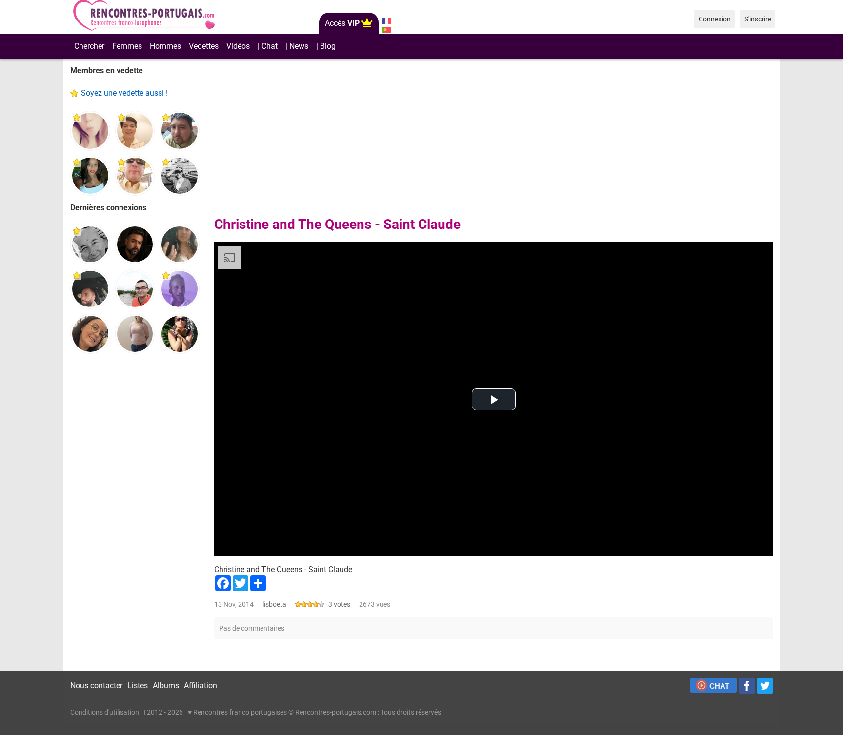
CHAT (719, 686)
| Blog (326, 46)
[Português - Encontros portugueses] (386, 29)
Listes (137, 685)
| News (296, 46)
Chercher (89, 46)
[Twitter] (765, 686)
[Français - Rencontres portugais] (386, 21)
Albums (166, 685)
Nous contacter (96, 685)
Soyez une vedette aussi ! (124, 93)
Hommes (165, 46)
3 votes (339, 604)
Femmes (127, 46)
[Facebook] (747, 686)
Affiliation (200, 685)
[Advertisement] (135, 512)
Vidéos (238, 46)
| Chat (268, 46)
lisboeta (274, 604)
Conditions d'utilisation (104, 712)
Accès (342, 23)
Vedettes (204, 46)
